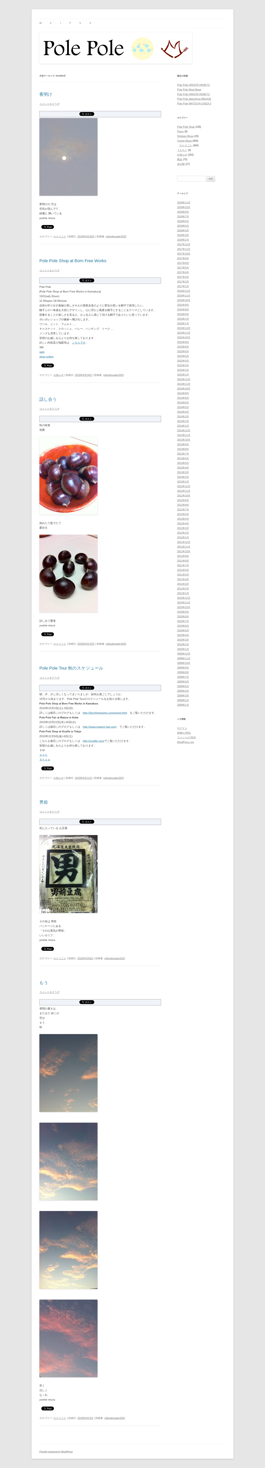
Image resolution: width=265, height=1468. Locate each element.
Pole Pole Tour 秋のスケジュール (71, 668)
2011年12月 (183, 542)
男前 (43, 802)
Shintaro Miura (185, 136)
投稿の (184, 732)
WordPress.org (185, 742)
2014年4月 (183, 411)
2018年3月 (183, 235)
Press (180, 131)
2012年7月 (183, 509)
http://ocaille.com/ (93, 740)
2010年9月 (183, 611)
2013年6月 (183, 458)
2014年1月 (183, 425)
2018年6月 (183, 221)
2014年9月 (183, 393)
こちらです (79, 342)
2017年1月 (183, 286)
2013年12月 (183, 430)
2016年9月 (183, 304)
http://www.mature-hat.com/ (100, 726)
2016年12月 (183, 291)
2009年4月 (183, 691)
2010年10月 (183, 607)
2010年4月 (183, 635)
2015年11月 (183, 332)
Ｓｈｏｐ (44, 759)
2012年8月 (183, 504)
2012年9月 (183, 500)
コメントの (186, 737)
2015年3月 (183, 365)
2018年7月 (183, 216)
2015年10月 (183, 337)
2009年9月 (183, 667)
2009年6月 (183, 681)
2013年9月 (183, 444)
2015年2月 (183, 370)
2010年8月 (183, 616)
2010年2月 (183, 644)
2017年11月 (183, 249)
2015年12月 (183, 328)
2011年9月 (183, 556)
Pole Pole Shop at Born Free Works (72, 260)
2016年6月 (183, 314)
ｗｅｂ (43, 754)
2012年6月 (183, 514)
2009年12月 (183, 653)
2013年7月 (183, 453)
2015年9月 (183, 342)
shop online (46, 356)
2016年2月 (183, 318)
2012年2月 (183, 532)
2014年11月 (183, 384)
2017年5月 (183, 267)
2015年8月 (183, 346)
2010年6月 (183, 625)
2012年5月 (183, 518)
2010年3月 (183, 639)
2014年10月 (183, 388)
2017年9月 (183, 258)
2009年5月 (183, 686)
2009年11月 (183, 658)
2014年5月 (183, 407)
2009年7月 (183, 677)
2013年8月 (183, 449)
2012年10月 (183, 495)
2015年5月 (183, 356)
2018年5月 (183, 225)
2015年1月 (183, 374)
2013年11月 (183, 435)
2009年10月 (183, 663)
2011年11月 (183, 546)
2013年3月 (183, 472)
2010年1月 (183, 649)
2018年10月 (183, 207)
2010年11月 (183, 602)
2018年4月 (183, 230)
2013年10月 (183, 439)
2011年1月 (183, 593)
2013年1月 (183, 481)
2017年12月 (183, 244)
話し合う (48, 399)
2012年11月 (183, 491)
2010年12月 (183, 598)
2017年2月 (183, 281)
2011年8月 (183, 560)
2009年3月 (183, 695)
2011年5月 (183, 574)
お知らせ (59, 375)
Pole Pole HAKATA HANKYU (193, 85)
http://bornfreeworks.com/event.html (105, 712)
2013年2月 (183, 477)
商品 (179, 159)
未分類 (181, 164)
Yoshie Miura (184, 140)
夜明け (45, 94)
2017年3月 (183, 277)
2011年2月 (183, 588)
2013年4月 (183, 467)
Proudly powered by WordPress (56, 1451)
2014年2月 (183, 421)
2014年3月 (183, 416)
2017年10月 (183, 253)
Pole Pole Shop (186, 126)
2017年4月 (183, 272)
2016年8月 (183, 309)
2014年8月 (183, 398)
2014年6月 (183, 402)
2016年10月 (183, 300)
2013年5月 (183, 463)
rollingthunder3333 (116, 236)
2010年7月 (183, 621)
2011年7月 (183, 565)
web (41, 351)
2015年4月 (183, 360)
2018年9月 (183, 211)
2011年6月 (183, 570)
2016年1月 (183, 323)
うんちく (182, 150)
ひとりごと (60, 236)
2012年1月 (183, 537)
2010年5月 (183, 630)
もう (43, 982)
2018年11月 (183, 202)
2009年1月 (183, 704)
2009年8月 (183, 672)
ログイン (182, 728)
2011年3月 (183, 584)
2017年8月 (183, 263)
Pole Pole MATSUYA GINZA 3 (194, 103)
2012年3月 (183, 528)
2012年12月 (183, 486)
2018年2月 (183, 239)
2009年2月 (183, 700)
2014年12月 (183, 379)
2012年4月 (183, 523)
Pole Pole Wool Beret (189, 89)
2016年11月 (183, 295)
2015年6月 (183, 351)
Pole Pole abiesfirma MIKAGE (194, 98)
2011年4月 (183, 579)
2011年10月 (183, 551)
